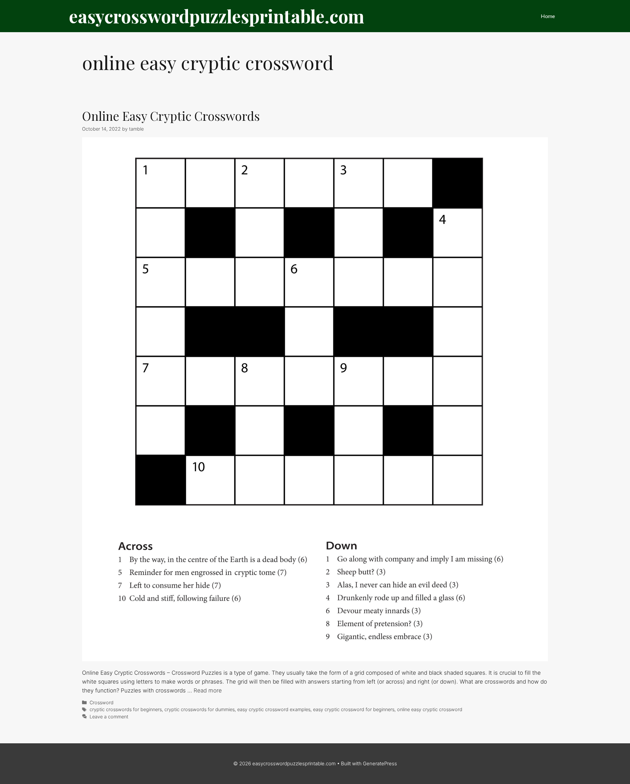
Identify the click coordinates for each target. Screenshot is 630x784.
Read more (208, 690)
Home (548, 16)
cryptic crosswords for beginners (126, 709)
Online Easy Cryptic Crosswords (171, 116)
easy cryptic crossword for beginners (353, 709)
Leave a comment (109, 716)
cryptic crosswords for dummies (199, 709)
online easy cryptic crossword (429, 709)
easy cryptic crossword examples (273, 709)
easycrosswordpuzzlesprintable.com (216, 16)
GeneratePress (380, 763)
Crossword (102, 702)
